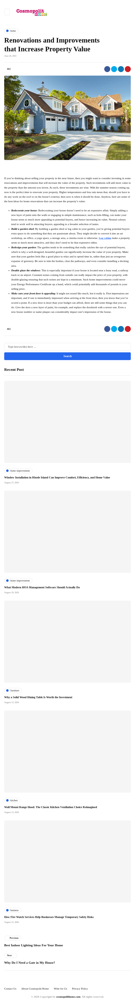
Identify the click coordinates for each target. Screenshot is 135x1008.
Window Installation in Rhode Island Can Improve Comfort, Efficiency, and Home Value (57, 477)
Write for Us (60, 988)
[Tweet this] (114, 69)
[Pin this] (128, 69)
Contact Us (10, 988)
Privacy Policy (80, 988)
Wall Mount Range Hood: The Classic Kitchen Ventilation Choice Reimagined (50, 807)
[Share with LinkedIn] (121, 69)
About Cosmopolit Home (35, 988)
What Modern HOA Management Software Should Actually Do (42, 587)
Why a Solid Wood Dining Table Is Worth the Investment (38, 697)
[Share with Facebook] (107, 69)
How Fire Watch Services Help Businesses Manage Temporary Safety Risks (49, 917)
